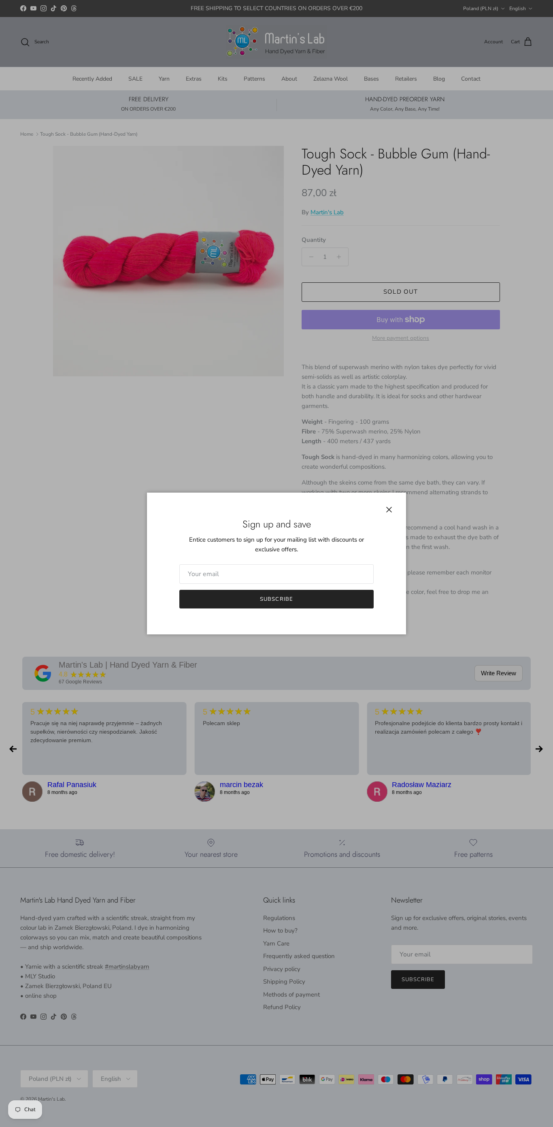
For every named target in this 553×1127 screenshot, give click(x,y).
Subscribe (276, 599)
